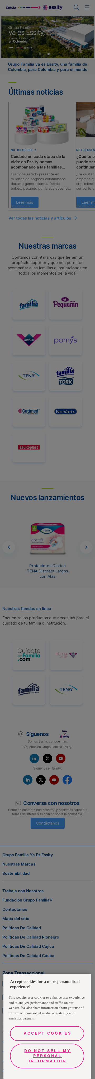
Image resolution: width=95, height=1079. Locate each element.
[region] (47, 1026)
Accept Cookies (48, 1033)
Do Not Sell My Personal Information (47, 1056)
